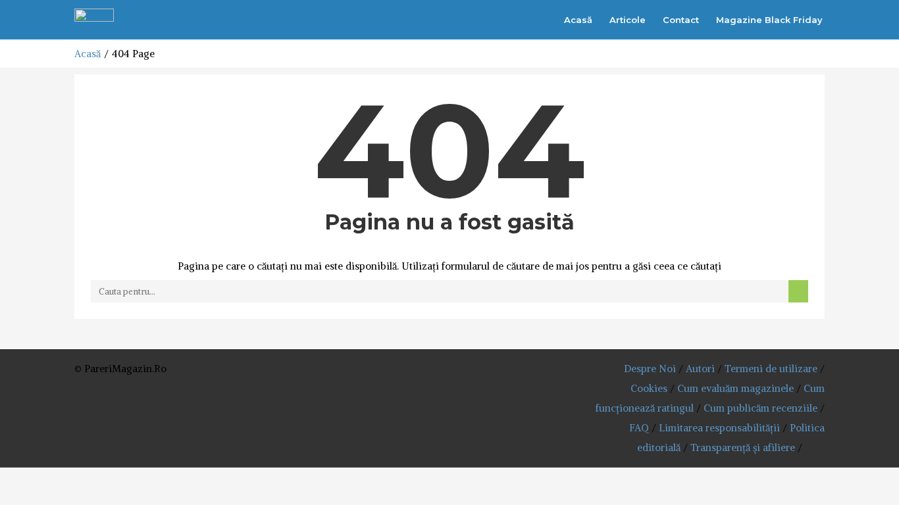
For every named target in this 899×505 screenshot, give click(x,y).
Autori (700, 368)
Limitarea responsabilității (719, 427)
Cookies (648, 388)
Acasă (578, 19)
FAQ (639, 427)
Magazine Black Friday (769, 19)
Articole (627, 19)
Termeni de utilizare (771, 368)
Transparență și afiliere (742, 447)
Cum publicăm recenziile (760, 408)
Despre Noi (650, 368)
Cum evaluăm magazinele (735, 388)
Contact (681, 19)
